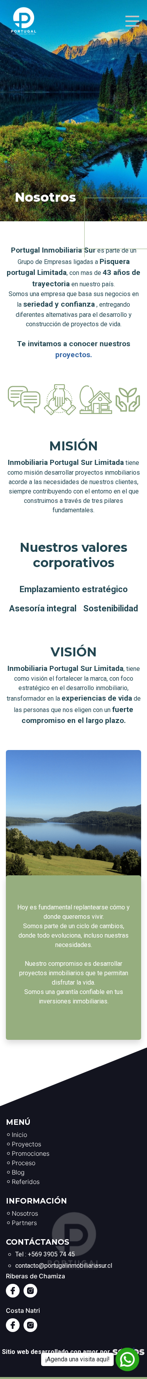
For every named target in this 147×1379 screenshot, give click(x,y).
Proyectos (26, 1144)
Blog (18, 1172)
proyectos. (73, 354)
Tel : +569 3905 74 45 (45, 1254)
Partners (24, 1223)
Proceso (23, 1163)
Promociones (30, 1153)
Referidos (26, 1182)
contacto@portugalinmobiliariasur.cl (63, 1265)
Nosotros (25, 1213)
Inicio (19, 1135)
